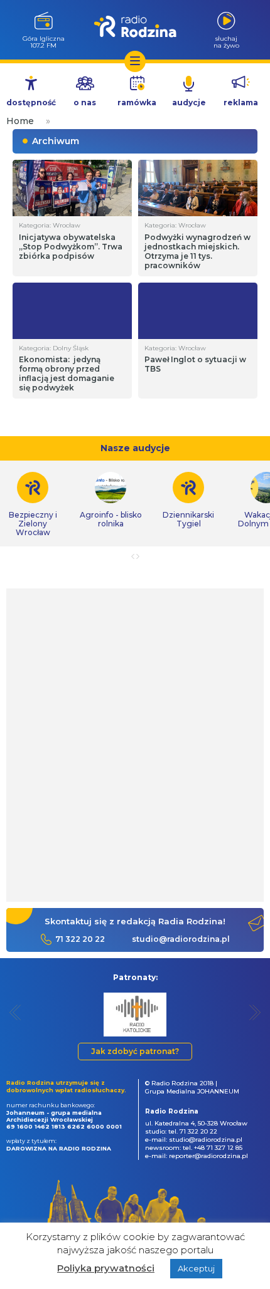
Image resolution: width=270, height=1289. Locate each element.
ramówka (136, 102)
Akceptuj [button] (196, 1268)
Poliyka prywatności (105, 1268)
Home (20, 121)
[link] (110, 500)
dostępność (31, 102)
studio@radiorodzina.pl (181, 939)
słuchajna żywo (226, 41)
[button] (15, 1012)
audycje (189, 102)
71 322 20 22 (80, 939)
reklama (241, 102)
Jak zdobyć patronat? (135, 1051)
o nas (84, 102)
